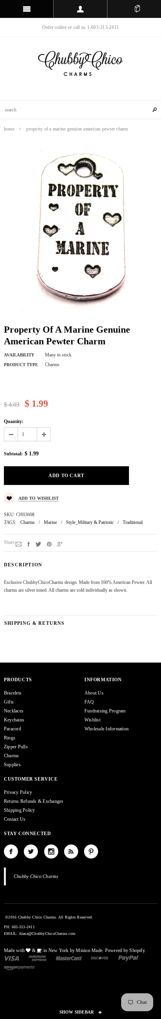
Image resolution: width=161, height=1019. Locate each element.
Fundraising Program (105, 711)
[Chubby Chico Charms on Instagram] (51, 851)
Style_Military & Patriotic (90, 522)
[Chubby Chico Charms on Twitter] (31, 851)
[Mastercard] (69, 958)
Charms (27, 522)
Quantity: (13, 421)
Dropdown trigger (80, 9)
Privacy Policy (18, 792)
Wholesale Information (106, 729)
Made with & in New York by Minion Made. (54, 950)
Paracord (12, 729)
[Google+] (60, 544)
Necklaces (13, 711)
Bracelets (12, 693)
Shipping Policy (19, 810)
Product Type (21, 364)
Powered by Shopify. (125, 950)
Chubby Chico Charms (36, 876)
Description (23, 565)
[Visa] (11, 958)
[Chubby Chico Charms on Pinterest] (91, 851)
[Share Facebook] (28, 544)
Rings (9, 737)
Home (9, 129)
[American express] (37, 958)
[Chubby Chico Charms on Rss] (71, 851)
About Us (94, 693)
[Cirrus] (19, 967)
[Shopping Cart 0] (137, 9)
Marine (50, 522)
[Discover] (100, 958)
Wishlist (92, 720)
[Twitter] (38, 544)
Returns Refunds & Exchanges (33, 801)
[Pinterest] (49, 544)
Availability (19, 355)
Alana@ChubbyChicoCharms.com (47, 933)
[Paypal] (128, 958)
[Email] (18, 544)
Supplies (12, 764)
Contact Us (14, 819)
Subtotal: (13, 454)
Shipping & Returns (34, 623)
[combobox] (80, 110)
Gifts (9, 702)
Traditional (133, 522)
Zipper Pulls (16, 746)
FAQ (89, 702)
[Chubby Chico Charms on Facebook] (11, 851)
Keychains (14, 720)
